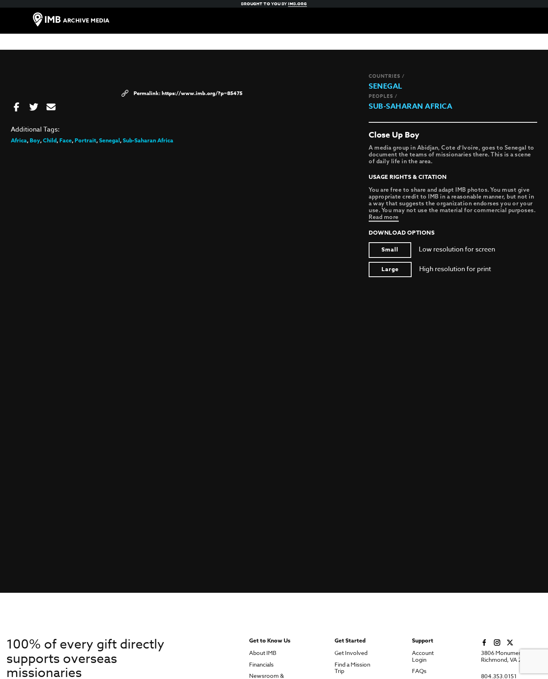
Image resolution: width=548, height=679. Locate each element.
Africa (19, 140)
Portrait (85, 140)
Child (50, 140)
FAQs (419, 671)
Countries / (387, 76)
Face (65, 140)
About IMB (262, 653)
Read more (384, 217)
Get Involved (351, 653)
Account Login (423, 656)
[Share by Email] (51, 107)
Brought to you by (274, 3)
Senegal (385, 86)
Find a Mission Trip (352, 668)
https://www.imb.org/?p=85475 (202, 93)
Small (390, 249)
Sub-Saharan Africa (410, 106)
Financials (261, 664)
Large (390, 269)
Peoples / (383, 96)
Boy (35, 140)
